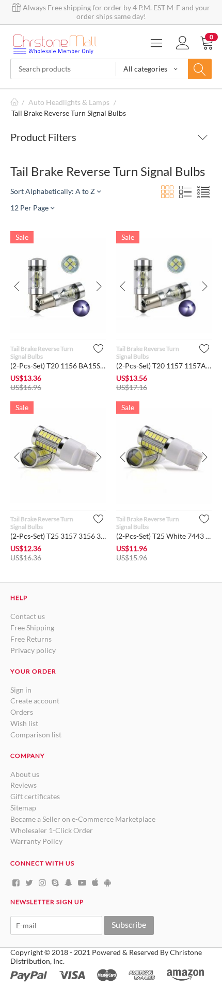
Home (14, 102)
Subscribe (129, 924)
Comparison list (35, 734)
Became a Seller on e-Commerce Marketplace (82, 819)
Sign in (20, 689)
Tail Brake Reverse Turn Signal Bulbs (41, 352)
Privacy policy (33, 650)
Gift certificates (35, 796)
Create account (34, 700)
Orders (21, 712)
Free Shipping (32, 627)
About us (24, 774)
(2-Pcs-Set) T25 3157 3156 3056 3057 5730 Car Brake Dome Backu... (58, 536)
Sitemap (23, 807)
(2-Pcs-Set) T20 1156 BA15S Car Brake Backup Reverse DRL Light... (58, 365)
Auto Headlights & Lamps (68, 102)
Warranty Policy (36, 841)
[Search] (200, 69)
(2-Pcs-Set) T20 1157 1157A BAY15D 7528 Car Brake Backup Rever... (164, 365)
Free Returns (31, 638)
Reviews (23, 785)
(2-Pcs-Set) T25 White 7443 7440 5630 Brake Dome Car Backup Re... (164, 536)
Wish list (24, 723)
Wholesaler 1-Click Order (51, 830)
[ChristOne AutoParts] (56, 43)
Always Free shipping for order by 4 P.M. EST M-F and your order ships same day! (115, 12)
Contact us (27, 616)
